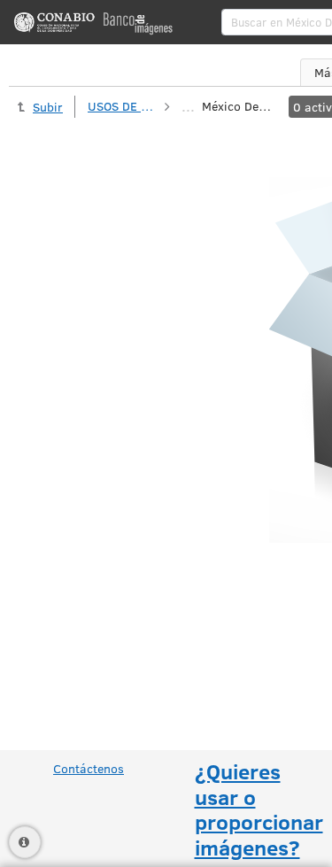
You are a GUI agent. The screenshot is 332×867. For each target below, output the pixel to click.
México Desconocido (237, 105)
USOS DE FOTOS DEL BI (123, 105)
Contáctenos (88, 768)
